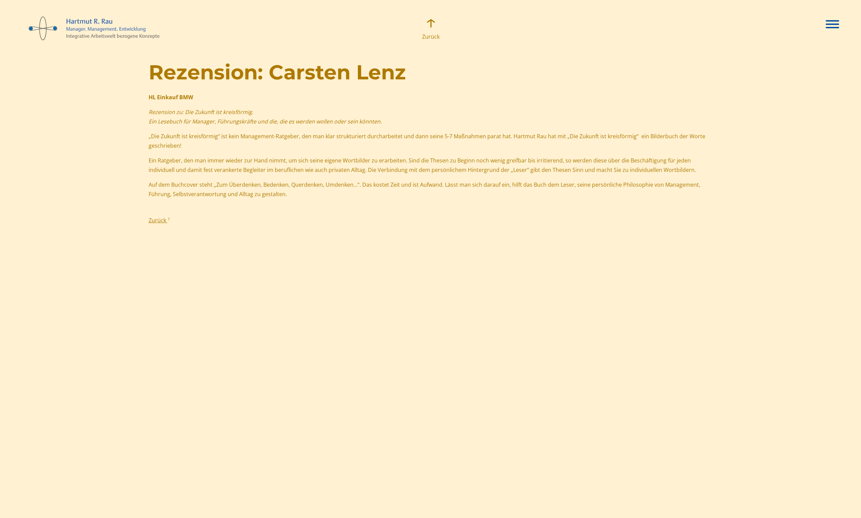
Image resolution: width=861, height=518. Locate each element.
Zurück (430, 36)
